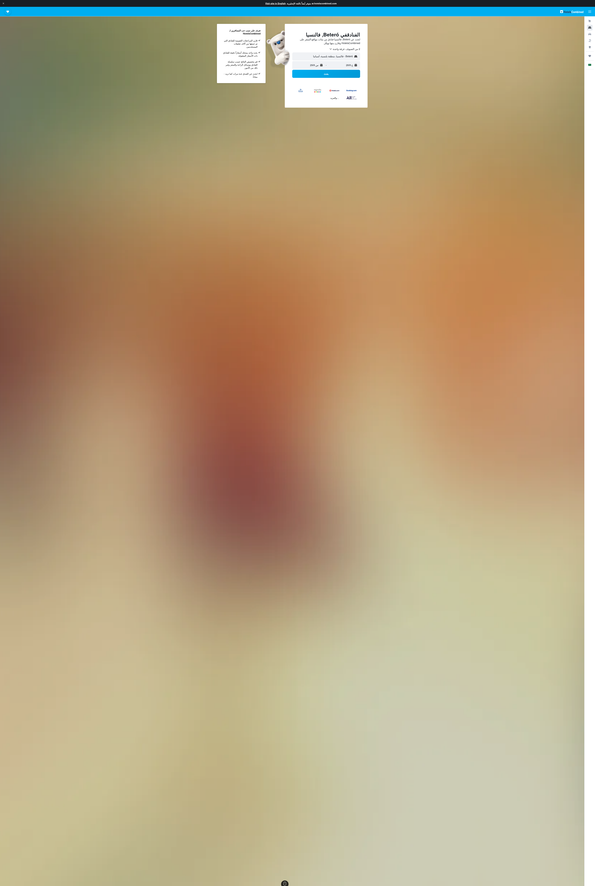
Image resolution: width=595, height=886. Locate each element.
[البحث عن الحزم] (590, 41)
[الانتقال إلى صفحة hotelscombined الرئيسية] (572, 11)
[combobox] (344, 49)
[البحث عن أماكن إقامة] (590, 27)
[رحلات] (590, 56)
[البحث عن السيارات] (590, 34)
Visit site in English (275, 3)
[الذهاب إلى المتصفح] (590, 47)
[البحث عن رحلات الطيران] (590, 21)
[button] (3, 3)
